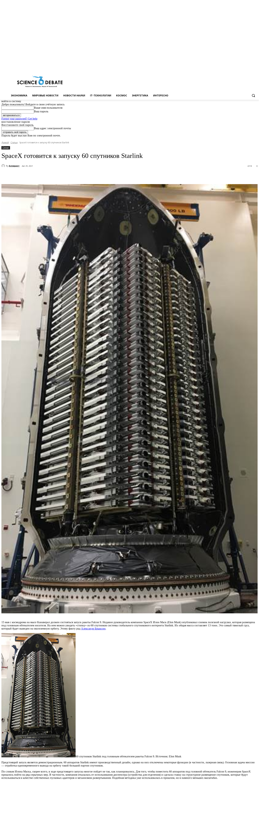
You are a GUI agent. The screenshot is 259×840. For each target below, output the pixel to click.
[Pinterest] (66, 175)
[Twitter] (246, 67)
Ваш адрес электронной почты (52, 128)
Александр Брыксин (93, 628)
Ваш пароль (41, 111)
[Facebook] (241, 67)
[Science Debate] (39, 82)
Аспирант (14, 165)
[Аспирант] (3, 166)
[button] (253, 95)
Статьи (14, 142)
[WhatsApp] (79, 175)
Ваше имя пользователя (48, 107)
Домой (5, 142)
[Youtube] (256, 67)
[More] (92, 175)
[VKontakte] (251, 67)
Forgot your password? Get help (19, 118)
